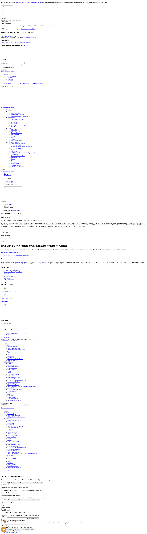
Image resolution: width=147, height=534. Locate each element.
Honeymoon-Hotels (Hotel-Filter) (13, 272)
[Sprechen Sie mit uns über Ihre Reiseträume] (16, 255)
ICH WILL (42, 262)
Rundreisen (10, 356)
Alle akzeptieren (16, 531)
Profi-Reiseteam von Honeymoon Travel (20, 262)
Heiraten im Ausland (9, 275)
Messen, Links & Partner (14, 400)
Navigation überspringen (7, 71)
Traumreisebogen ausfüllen (28, 29)
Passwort (3, 65)
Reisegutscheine (11, 369)
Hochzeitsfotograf (12, 368)
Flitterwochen (7, 351)
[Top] (1, 473)
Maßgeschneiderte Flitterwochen (16, 349)
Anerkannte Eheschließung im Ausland (17, 380)
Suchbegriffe (4, 404)
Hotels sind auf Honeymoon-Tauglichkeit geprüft (28, 2)
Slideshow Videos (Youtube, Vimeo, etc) (14, 512)
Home (5, 343)
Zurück (3, 241)
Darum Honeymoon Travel (14, 389)
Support (6, 174)
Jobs (8, 394)
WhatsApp (24, 45)
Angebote (6, 273)
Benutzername (4, 63)
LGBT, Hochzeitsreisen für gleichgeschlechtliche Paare (22, 386)
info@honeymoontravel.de (28, 37)
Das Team (10, 79)
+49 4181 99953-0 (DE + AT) (9, 36)
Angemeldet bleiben (9, 67)
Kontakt (6, 74)
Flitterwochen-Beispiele (13, 348)
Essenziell (5, 483)
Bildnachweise (13, 340)
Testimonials (7, 175)
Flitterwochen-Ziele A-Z (14, 353)
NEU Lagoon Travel (13, 374)
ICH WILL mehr (8, 362)
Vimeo (4, 506)
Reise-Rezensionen (9, 279)
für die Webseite (8, 334)
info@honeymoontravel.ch (24, 42)
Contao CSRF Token (8, 484)
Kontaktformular (11, 76)
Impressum (10, 80)
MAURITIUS (8, 204)
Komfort (5, 499)
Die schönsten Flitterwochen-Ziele (10, 252)
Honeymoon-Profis (9, 276)
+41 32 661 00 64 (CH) (7, 42)
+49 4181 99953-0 (6, 291)
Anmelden (3, 70)
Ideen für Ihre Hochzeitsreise (15, 359)
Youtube (5, 509)
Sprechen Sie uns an (16, 210)
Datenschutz (13, 532)
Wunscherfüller (11, 397)
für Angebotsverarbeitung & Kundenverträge (16, 333)
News (9, 371)
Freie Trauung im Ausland (14, 377)
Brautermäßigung (12, 346)
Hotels (9, 354)
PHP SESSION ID (8, 492)
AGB (2, 340)
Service (9, 372)
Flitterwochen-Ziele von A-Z (12, 270)
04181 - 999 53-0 (38, 83)
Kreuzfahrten (11, 357)
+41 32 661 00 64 (5, 298)
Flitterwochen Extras (13, 366)
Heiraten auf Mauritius (13, 382)
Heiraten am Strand (12, 379)
